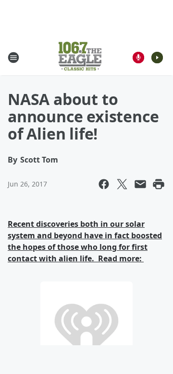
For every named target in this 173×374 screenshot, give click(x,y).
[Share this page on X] (122, 184)
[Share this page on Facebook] (104, 184)
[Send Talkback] (138, 57)
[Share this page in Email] (140, 184)
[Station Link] (80, 57)
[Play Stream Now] (157, 57)
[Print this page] (158, 184)
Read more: (120, 258)
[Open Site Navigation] (13, 57)
